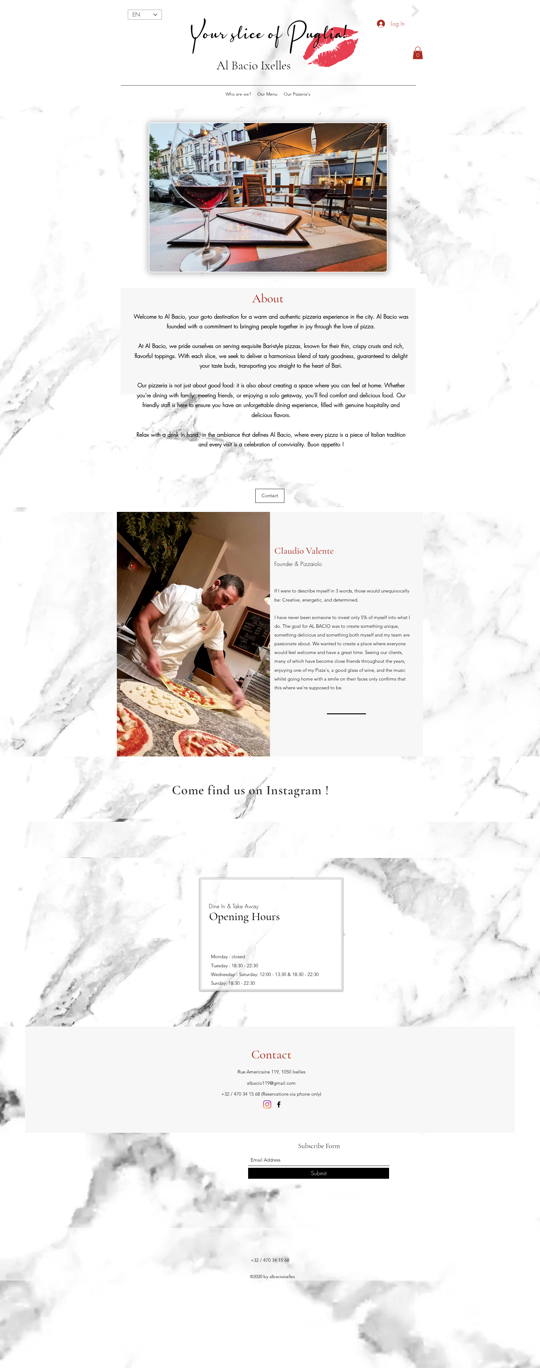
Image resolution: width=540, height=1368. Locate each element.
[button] (417, 53)
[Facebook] (279, 1104)
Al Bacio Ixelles (254, 65)
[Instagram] (267, 1104)
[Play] (415, 11)
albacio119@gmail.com (271, 1083)
